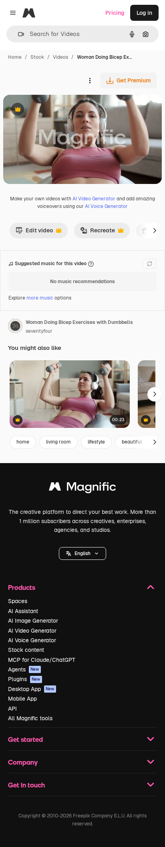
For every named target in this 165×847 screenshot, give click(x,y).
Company (23, 762)
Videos (60, 57)
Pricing (115, 12)
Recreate (97, 232)
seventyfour (39, 331)
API (12, 708)
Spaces (17, 601)
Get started (25, 739)
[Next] (154, 230)
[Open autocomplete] (18, 34)
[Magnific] (82, 488)
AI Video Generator (93, 199)
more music (39, 298)
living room (58, 442)
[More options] (90, 80)
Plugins (24, 679)
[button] (82, 553)
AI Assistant (23, 611)
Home (15, 57)
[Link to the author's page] (15, 327)
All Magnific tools (30, 718)
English (82, 553)
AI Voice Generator (106, 206)
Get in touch (26, 785)
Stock (37, 57)
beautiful (132, 442)
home (22, 442)
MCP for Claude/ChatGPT (41, 659)
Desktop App (31, 689)
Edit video (34, 232)
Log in (144, 12)
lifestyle (96, 442)
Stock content (26, 649)
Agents (23, 669)
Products (21, 587)
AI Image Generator (33, 620)
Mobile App (22, 698)
